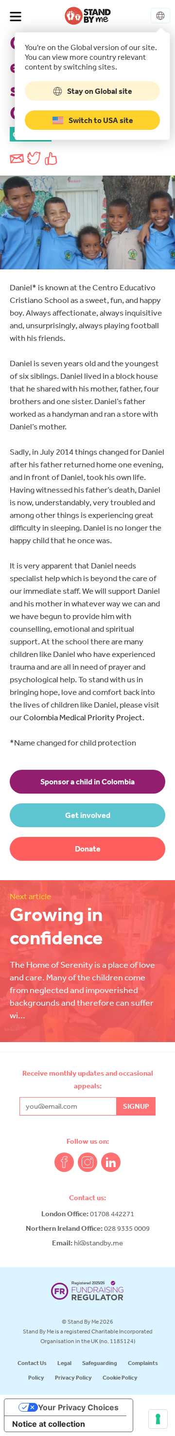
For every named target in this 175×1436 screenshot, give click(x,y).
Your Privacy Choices (78, 1407)
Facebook (64, 1162)
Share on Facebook (51, 158)
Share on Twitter (34, 158)
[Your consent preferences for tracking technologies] (158, 1419)
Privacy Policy (73, 1377)
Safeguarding (99, 1362)
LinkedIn (111, 1162)
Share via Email (17, 158)
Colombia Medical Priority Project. (83, 717)
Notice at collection (48, 1424)
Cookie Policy (120, 1377)
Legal (64, 1362)
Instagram (87, 1162)
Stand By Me (88, 15)
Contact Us (32, 1362)
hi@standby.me (98, 1242)
